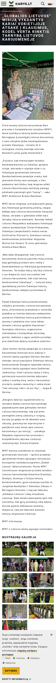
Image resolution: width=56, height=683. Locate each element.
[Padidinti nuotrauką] (28, 86)
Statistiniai (34, 658)
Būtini (8, 658)
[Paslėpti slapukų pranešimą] (51, 634)
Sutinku (11, 670)
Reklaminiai (11, 663)
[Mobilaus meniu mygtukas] (3, 3)
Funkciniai (20, 658)
